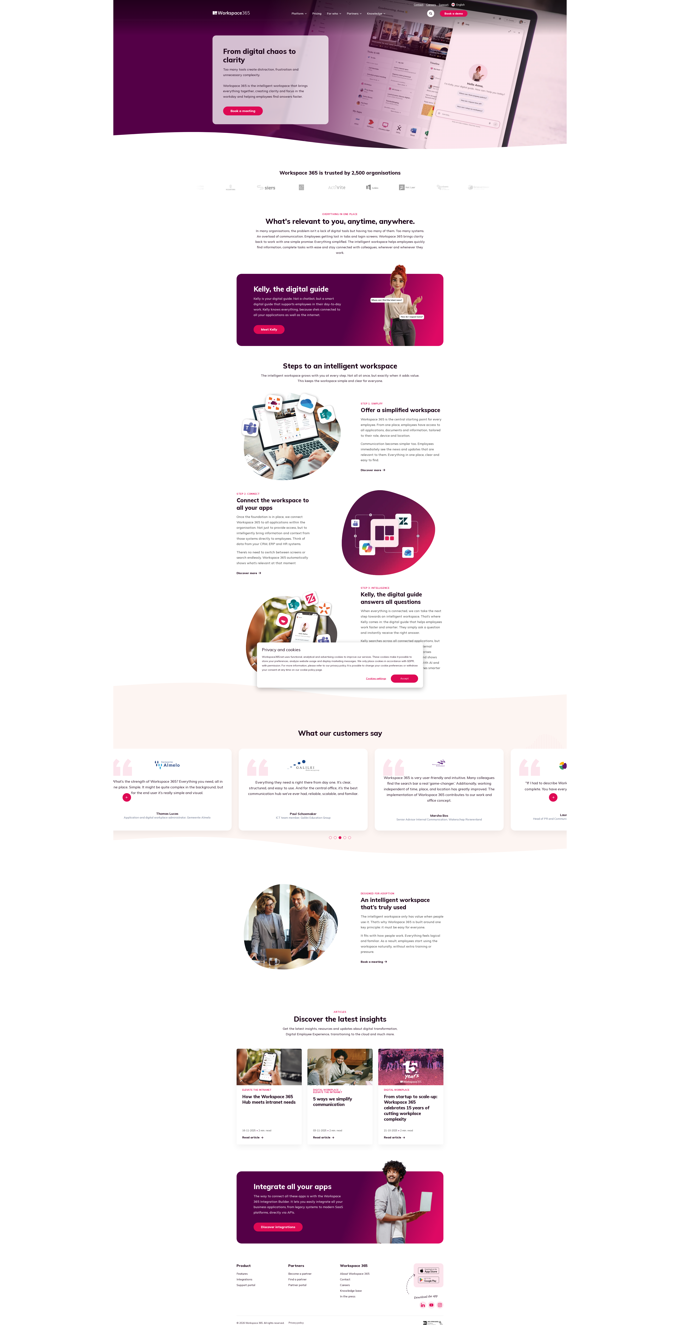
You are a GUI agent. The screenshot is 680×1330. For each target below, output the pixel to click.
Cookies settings (376, 678)
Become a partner (299, 1273)
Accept (404, 678)
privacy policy (338, 665)
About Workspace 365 (355, 1273)
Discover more (371, 470)
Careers (431, 4)
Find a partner (297, 1279)
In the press (347, 1296)
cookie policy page (311, 669)
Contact (418, 4)
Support (444, 4)
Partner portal (297, 1285)
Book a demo (453, 13)
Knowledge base (351, 1290)
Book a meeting (243, 111)
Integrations (244, 1279)
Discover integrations (278, 1227)
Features (242, 1273)
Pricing (316, 13)
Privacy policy (296, 1323)
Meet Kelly (269, 329)
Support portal (246, 1285)
